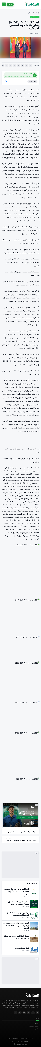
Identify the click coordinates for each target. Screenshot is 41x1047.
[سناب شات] (20, 1012)
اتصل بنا (36, 1029)
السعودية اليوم (31, 13)
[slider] (18, 76)
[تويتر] (37, 1012)
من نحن (36, 1023)
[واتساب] (30, 65)
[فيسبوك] (26, 65)
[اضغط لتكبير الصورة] (20, 47)
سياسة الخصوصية (33, 1026)
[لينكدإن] (18, 65)
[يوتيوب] (24, 1012)
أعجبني (31, 81)
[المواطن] (32, 4)
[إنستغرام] (28, 1012)
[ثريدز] (15, 1012)
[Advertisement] (20, 864)
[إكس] (22, 65)
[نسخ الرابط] (14, 65)
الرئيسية (37, 13)
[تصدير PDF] (6, 65)
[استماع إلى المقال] (35, 75)
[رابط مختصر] (10, 65)
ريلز (9, 4)
